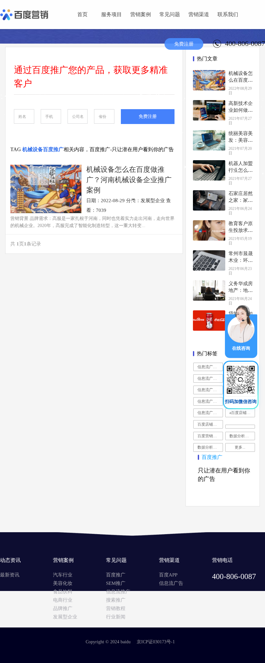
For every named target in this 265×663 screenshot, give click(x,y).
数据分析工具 (209, 447)
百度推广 (115, 574)
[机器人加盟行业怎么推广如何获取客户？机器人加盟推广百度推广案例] (209, 170)
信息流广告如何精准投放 (210, 390)
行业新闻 (115, 616)
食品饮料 (62, 591)
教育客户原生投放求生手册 (240, 230)
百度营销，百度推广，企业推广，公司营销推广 (210, 436)
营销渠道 (198, 14)
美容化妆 (62, 583)
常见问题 (169, 14)
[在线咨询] (241, 331)
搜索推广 (115, 600)
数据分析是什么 (242, 436)
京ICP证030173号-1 (156, 641)
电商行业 (62, 600)
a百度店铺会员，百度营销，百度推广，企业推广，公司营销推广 (242, 412)
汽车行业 (62, 574)
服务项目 (111, 14)
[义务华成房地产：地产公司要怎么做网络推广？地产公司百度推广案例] (209, 290)
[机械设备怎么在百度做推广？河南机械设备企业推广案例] (209, 80)
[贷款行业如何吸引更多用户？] (209, 320)
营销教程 (115, 608)
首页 (82, 14)
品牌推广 (62, 608)
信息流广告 (171, 583)
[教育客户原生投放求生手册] (209, 230)
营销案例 (140, 14)
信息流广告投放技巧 (210, 378)
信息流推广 (118, 591)
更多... (240, 447)
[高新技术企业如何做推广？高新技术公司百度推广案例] (209, 110)
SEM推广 (115, 583)
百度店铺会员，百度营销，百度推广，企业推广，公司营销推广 (210, 424)
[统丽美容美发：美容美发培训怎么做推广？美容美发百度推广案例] (209, 140)
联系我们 (227, 14)
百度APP (168, 574)
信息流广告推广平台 (210, 367)
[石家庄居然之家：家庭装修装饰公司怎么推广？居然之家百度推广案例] (209, 200)
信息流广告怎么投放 (210, 412)
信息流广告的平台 (210, 401)
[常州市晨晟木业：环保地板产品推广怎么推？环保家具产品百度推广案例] (209, 260)
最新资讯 (9, 574)
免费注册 (184, 44)
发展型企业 (65, 616)
